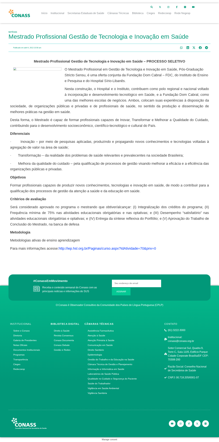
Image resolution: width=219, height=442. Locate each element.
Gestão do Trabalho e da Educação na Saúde (111, 359)
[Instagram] (168, 7)
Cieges (16, 364)
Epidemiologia (95, 354)
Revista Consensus (63, 335)
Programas (19, 354)
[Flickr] (185, 7)
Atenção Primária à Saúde (101, 340)
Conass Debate (62, 345)
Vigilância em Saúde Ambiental (103, 388)
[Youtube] (193, 7)
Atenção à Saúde (96, 335)
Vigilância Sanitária (97, 393)
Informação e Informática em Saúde (106, 369)
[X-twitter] (160, 7)
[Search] (151, 7)
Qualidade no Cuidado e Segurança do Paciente (112, 378)
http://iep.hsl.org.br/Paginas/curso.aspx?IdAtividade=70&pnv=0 (107, 248)
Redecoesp (19, 369)
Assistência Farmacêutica (101, 330)
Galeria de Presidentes (25, 340)
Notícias (12, 32)
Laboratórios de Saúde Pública (103, 374)
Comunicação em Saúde (100, 345)
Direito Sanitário (96, 350)
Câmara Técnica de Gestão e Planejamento (110, 364)
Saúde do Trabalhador (99, 383)
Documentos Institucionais (26, 350)
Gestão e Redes (62, 350)
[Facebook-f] (176, 7)
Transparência (20, 359)
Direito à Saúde (62, 330)
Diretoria (17, 335)
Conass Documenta (64, 340)
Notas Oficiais (20, 345)
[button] (181, 47)
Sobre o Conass (21, 330)
